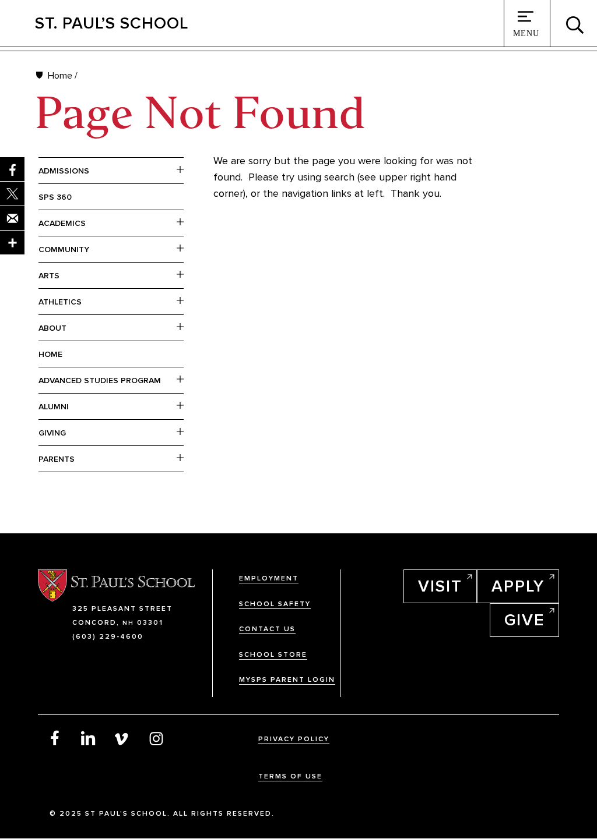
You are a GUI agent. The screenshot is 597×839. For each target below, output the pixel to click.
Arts (48, 276)
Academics (62, 223)
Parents (56, 459)
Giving (52, 433)
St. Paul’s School (111, 23)
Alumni (53, 407)
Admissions (63, 171)
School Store (273, 654)
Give (524, 620)
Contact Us (267, 629)
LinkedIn (88, 737)
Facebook (54, 737)
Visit (440, 586)
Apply (518, 586)
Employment (268, 578)
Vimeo (122, 737)
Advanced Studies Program (99, 380)
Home (60, 76)
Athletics (60, 302)
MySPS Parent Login (287, 679)
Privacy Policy (293, 739)
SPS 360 (55, 197)
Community (63, 249)
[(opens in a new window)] (12, 243)
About (52, 328)
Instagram (156, 737)
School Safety (275, 604)
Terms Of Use (290, 776)
